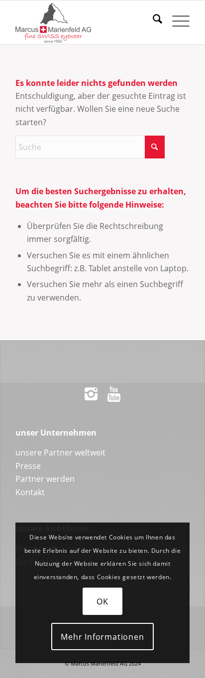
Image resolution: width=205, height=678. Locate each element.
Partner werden (45, 478)
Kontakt (30, 492)
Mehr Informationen (102, 636)
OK (102, 601)
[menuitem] (152, 20)
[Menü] (176, 20)
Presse (28, 465)
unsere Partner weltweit (60, 452)
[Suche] (152, 20)
